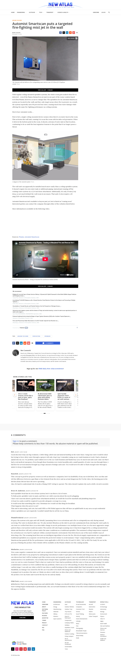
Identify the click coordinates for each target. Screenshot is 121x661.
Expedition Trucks (69, 627)
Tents (66, 649)
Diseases (102, 632)
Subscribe (22, 617)
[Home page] (60, 5)
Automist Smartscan (32, 237)
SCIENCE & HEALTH (63, 12)
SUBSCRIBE (96, 12)
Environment (103, 614)
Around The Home (17, 20)
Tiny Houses (68, 611)
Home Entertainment (81, 619)
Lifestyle (78, 621)
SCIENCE (102, 604)
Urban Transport (93, 616)
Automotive (92, 607)
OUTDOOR (32, 12)
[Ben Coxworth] (15, 352)
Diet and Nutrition (105, 626)
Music (77, 623)
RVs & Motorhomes (68, 639)
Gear (66, 604)
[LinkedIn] (67, 32)
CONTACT (45, 625)
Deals (77, 638)
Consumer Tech (80, 609)
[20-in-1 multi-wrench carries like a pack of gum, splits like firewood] (25, 385)
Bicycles (91, 609)
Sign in (16, 441)
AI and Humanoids (81, 604)
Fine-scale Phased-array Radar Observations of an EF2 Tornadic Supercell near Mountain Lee (35, 320)
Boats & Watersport (68, 617)
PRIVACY (44, 623)
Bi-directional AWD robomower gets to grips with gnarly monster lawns (45, 396)
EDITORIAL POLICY (45, 610)
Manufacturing (57, 609)
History (78, 616)
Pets (77, 626)
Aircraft (91, 604)
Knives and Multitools (68, 630)
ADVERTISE (45, 618)
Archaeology (103, 607)
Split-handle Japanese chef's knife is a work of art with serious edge (64, 397)
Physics (102, 616)
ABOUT (44, 607)
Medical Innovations (103, 635)
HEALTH (102, 619)
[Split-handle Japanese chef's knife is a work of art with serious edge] (65, 385)
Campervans (68, 620)
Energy (55, 607)
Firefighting (36, 336)
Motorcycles (92, 614)
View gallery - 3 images (45, 90)
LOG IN (103, 12)
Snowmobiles (68, 646)
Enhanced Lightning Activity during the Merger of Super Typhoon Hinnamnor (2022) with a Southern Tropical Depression (41, 316)
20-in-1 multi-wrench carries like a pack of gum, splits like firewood (25, 396)
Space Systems (57, 619)
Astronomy (103, 609)
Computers (79, 607)
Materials (55, 611)
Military (55, 614)
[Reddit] (70, 32)
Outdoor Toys (68, 609)
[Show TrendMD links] (77, 327)
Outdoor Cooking (69, 634)
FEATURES (45, 613)
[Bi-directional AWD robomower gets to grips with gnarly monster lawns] (45, 385)
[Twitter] (64, 32)
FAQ (43, 630)
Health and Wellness (103, 639)
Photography (79, 628)
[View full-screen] (76, 38)
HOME (13, 12)
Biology (102, 611)
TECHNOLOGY (80, 602)
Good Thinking (80, 614)
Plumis (21, 237)
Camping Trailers (69, 623)
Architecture (56, 604)
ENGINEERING (21, 12)
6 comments (49, 343)
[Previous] (14, 395)
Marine (91, 611)
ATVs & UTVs (68, 614)
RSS (43, 627)
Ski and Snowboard (68, 643)
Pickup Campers (69, 636)
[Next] (75, 395)
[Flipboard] (73, 32)
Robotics (55, 616)
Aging (101, 621)
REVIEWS (44, 615)
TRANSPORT (49, 12)
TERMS (44, 620)
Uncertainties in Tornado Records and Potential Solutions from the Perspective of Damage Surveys (36, 306)
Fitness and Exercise (103, 629)
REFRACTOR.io (104, 602)
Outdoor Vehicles (69, 607)
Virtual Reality (79, 635)
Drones (78, 611)
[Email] (77, 32)
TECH (40, 12)
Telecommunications (81, 633)
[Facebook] (60, 32)
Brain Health (103, 623)
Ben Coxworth (26, 350)
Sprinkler (47, 336)
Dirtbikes (67, 625)
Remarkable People (81, 631)
